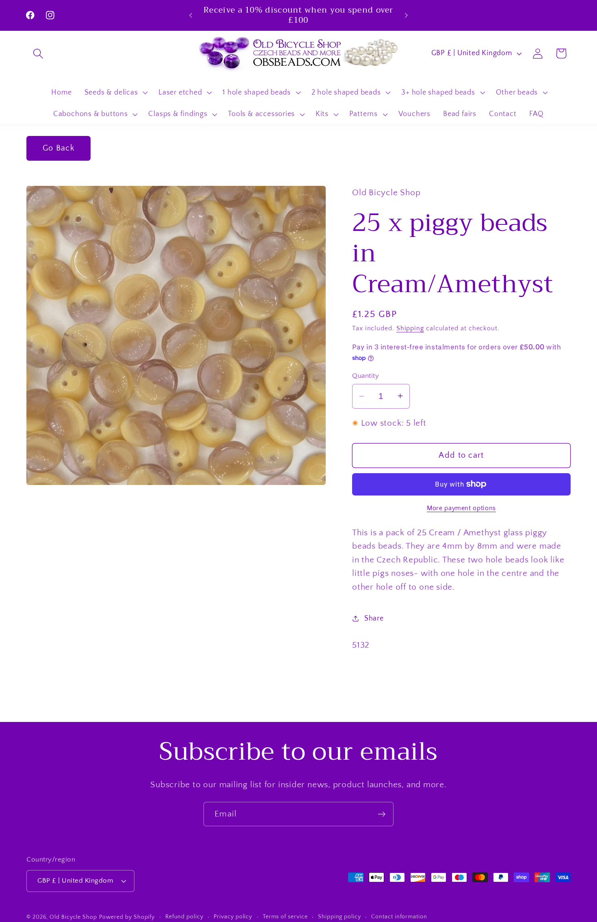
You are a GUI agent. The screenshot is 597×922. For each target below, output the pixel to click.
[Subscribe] (381, 814)
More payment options (461, 507)
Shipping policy (339, 916)
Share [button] (374, 618)
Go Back (58, 148)
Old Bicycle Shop (73, 917)
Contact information (399, 916)
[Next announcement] (406, 15)
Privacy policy (233, 916)
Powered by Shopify (127, 917)
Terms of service (285, 916)
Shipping (410, 328)
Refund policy (184, 916)
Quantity (365, 375)
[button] (38, 53)
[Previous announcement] (191, 15)
